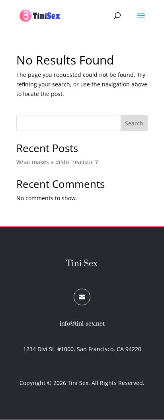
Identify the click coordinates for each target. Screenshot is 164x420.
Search (134, 123)
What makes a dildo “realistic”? (57, 162)
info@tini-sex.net (82, 324)
